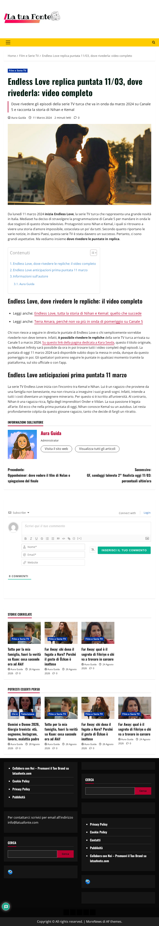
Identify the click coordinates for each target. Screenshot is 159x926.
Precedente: (39, 475)
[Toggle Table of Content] (91, 252)
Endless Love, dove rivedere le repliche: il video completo (54, 264)
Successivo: (119, 475)
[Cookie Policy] (93, 912)
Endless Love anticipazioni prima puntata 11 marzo (50, 270)
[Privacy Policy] (66, 912)
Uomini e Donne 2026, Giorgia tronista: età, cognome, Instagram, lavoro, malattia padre (24, 732)
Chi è (15, 714)
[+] (79, 538)
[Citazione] (58, 538)
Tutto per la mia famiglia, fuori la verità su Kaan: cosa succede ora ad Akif (24, 656)
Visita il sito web (56, 449)
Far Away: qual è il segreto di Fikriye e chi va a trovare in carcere (97, 654)
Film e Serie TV (17, 70)
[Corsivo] (31, 538)
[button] (8, 42)
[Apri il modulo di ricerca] (153, 42)
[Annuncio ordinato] (47, 538)
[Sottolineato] (36, 538)
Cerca (12, 843)
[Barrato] (42, 538)
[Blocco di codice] (63, 538)
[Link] (69, 538)
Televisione (28, 714)
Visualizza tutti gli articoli (97, 449)
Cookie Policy (20, 781)
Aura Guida (18, 117)
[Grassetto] (25, 538)
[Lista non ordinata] (52, 538)
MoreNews (94, 921)
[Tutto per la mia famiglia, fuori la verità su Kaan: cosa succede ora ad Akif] (24, 633)
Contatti (95, 840)
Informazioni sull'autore (30, 276)
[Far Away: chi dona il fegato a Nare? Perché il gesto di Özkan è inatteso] (61, 633)
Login (147, 512)
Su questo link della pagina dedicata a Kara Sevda (78, 342)
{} (74, 538)
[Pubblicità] (79, 912)
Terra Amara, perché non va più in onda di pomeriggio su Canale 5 (88, 321)
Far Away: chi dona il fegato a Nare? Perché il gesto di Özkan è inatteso (60, 656)
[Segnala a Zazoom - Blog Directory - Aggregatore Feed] (10, 872)
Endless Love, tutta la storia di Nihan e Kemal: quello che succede (88, 313)
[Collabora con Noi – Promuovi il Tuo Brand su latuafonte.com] (73, 912)
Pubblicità (18, 797)
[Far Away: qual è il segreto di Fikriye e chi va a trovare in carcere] (97, 633)
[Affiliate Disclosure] (86, 912)
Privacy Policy (21, 789)
